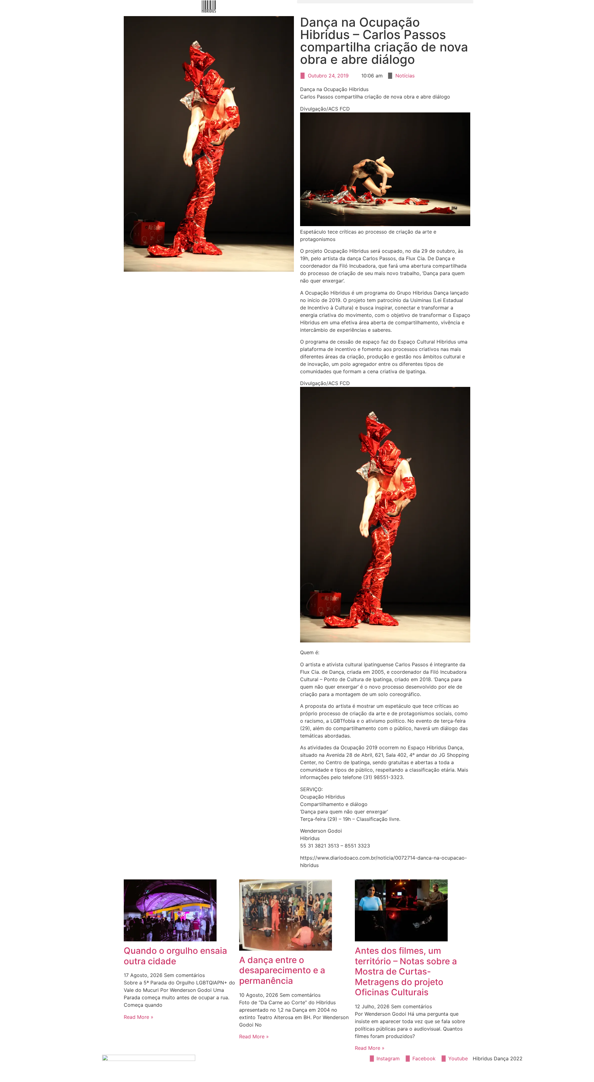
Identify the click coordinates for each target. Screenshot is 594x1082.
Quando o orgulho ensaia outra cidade (175, 955)
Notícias (405, 75)
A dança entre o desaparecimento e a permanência (282, 970)
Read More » (138, 1017)
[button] (385, 1)
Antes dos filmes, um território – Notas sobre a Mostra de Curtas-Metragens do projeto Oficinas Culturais (406, 971)
